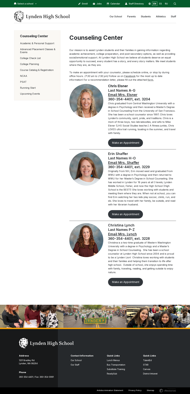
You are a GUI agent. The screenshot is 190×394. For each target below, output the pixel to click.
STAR (145, 364)
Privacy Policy (135, 390)
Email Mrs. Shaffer (123, 163)
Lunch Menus (113, 360)
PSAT (23, 81)
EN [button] (154, 3)
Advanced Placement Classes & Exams (37, 51)
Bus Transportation (116, 364)
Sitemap (150, 390)
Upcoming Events (30, 93)
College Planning (29, 64)
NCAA (23, 75)
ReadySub (112, 373)
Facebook (130, 76)
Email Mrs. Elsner (122, 95)
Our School (76, 360)
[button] (174, 3)
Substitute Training (116, 369)
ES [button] (160, 3)
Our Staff (75, 364)
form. (151, 79)
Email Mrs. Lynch (122, 234)
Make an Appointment (125, 142)
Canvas (146, 369)
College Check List (30, 58)
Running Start (28, 87)
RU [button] (166, 3)
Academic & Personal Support (37, 43)
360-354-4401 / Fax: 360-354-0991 (36, 377)
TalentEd (147, 360)
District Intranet (150, 373)
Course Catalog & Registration (37, 70)
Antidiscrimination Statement (110, 390)
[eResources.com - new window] (168, 390)
